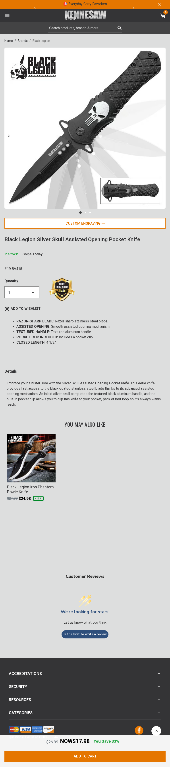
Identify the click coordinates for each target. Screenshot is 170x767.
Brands (23, 40)
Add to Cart (85, 756)
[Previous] (34, 7)
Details (11, 371)
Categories (21, 712)
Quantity (11, 281)
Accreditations (25, 673)
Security (18, 686)
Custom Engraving (83, 223)
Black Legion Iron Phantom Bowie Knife (30, 489)
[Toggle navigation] (7, 15)
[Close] (159, 4)
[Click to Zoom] (85, 128)
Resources (20, 699)
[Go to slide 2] (85, 212)
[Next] (133, 7)
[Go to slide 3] (90, 212)
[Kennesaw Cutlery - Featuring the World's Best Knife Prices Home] (85, 15)
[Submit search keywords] (119, 27)
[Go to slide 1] (80, 212)
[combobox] (85, 28)
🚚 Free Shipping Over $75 (119, 4)
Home (8, 40)
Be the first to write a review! (85, 634)
